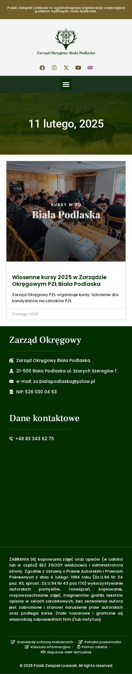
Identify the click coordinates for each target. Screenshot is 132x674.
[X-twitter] (66, 67)
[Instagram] (54, 67)
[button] (66, 84)
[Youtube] (78, 67)
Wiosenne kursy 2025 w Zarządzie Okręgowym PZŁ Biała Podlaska (59, 280)
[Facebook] (42, 67)
